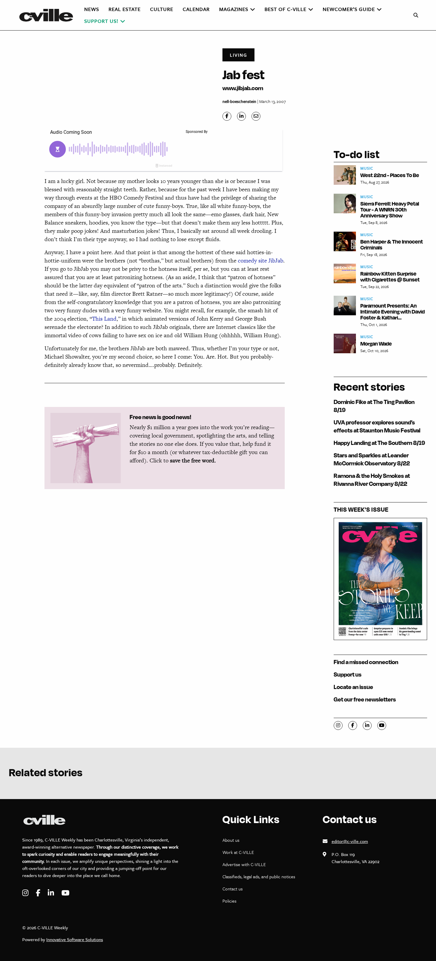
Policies (229, 900)
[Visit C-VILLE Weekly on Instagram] (26, 893)
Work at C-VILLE (238, 852)
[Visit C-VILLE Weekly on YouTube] (65, 893)
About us (230, 840)
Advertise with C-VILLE (244, 864)
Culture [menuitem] (161, 9)
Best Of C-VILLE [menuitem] (285, 9)
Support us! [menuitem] (101, 21)
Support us (348, 674)
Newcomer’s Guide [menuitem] (349, 9)
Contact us (232, 888)
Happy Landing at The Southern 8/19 (379, 442)
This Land (104, 319)
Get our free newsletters (365, 699)
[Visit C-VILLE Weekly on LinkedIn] (51, 893)
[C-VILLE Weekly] (48, 15)
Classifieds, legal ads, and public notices (258, 876)
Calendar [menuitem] (196, 9)
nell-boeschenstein (239, 101)
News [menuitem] (91, 9)
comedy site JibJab (260, 261)
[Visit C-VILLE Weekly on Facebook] (39, 893)
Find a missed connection (366, 662)
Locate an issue (353, 686)
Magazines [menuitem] (233, 9)
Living (238, 55)
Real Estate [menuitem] (125, 9)
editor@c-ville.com (350, 841)
